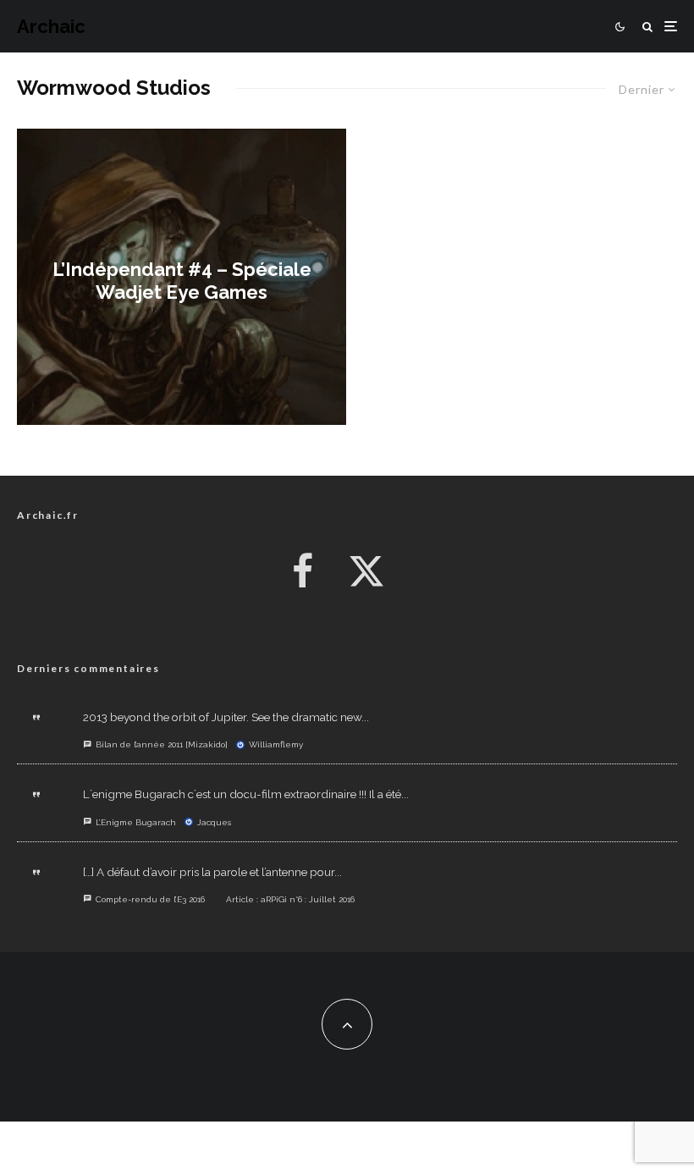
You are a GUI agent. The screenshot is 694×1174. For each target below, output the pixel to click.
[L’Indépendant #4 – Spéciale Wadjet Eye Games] (181, 277)
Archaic (51, 26)
